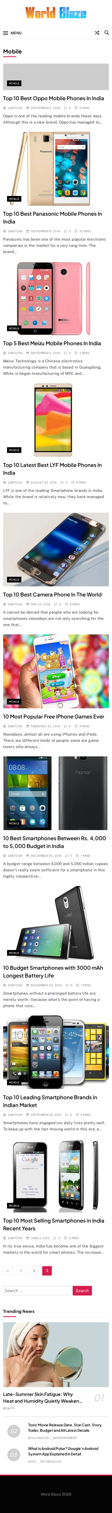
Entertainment (65, 1438)
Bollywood (38, 1438)
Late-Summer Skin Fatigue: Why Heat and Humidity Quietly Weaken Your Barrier (41, 1400)
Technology (51, 1461)
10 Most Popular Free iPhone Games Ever (53, 716)
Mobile (14, 83)
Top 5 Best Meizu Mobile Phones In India (52, 343)
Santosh (15, 108)
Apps (32, 1461)
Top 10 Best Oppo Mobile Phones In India (53, 98)
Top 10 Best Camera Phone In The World (52, 594)
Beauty (9, 1408)
